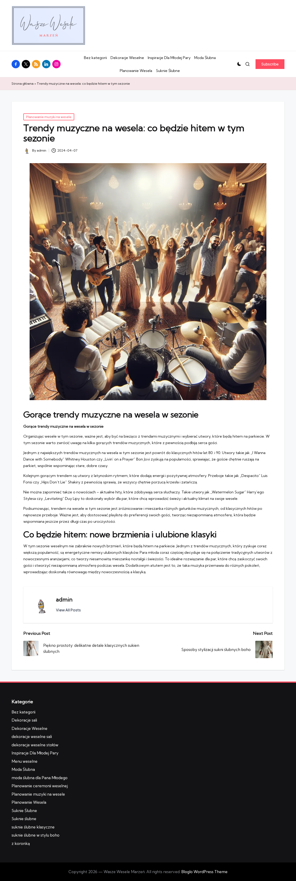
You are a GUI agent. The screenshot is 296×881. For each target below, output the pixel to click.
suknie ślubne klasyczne (33, 827)
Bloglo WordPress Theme (204, 871)
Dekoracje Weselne (127, 57)
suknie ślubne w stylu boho (35, 835)
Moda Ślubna (205, 57)
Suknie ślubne (24, 818)
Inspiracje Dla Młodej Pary (169, 57)
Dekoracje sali (24, 720)
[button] (270, 64)
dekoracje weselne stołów (35, 744)
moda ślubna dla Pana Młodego (40, 777)
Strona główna (23, 83)
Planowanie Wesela (136, 70)
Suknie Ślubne (168, 70)
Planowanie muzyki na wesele (48, 117)
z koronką (21, 843)
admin (64, 599)
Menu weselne (24, 761)
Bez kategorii (95, 57)
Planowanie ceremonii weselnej (40, 785)
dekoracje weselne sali (32, 736)
